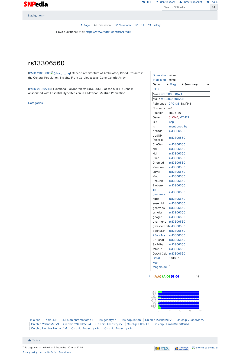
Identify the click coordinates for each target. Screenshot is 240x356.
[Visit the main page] (36, 3)
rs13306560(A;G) (172, 99)
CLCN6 (173, 117)
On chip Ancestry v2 (108, 324)
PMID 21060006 (40, 73)
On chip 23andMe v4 (77, 324)
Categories (35, 103)
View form (125, 25)
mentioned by (178, 126)
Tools (35, 340)
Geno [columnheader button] (156, 84)
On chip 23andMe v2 (191, 320)
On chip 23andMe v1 (158, 320)
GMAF (157, 258)
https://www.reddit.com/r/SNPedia (108, 32)
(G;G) (156, 89)
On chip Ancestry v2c (85, 328)
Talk (149, 1)
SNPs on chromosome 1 (77, 320)
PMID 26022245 (40, 89)
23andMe (159, 235)
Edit (142, 25)
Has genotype (107, 320)
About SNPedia (48, 352)
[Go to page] (214, 7)
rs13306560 (177, 131)
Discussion (105, 25)
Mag (173, 84)
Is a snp (35, 320)
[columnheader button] (177, 84)
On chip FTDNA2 (138, 324)
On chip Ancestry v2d (118, 328)
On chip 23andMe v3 (45, 324)
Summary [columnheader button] (191, 84)
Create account (193, 1)
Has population (131, 320)
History (157, 25)
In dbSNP (51, 320)
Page (87, 25)
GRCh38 (174, 103)
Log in (214, 1)
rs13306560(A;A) (172, 94)
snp (171, 122)
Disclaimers (65, 352)
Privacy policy (29, 352)
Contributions (167, 1)
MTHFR (184, 117)
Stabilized (159, 79)
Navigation (35, 15)
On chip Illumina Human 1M (49, 328)
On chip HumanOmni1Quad (171, 324)
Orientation (160, 75)
